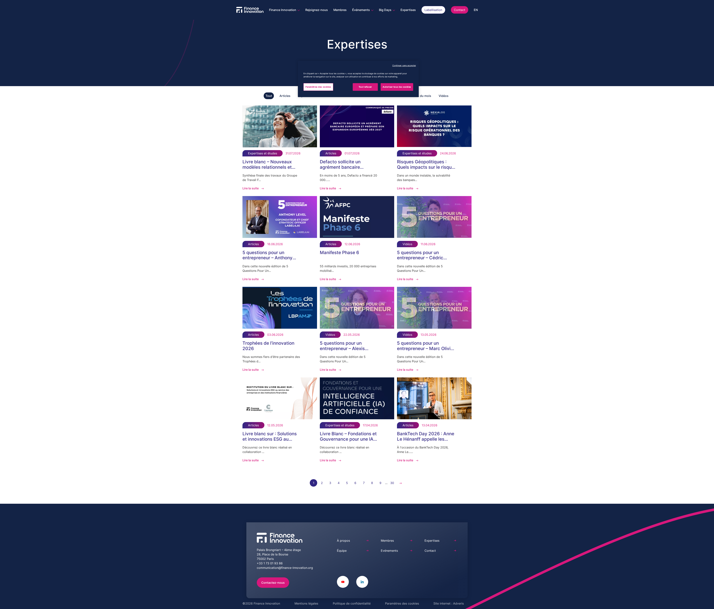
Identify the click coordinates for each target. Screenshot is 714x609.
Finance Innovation (283, 10)
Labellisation (433, 10)
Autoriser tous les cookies (397, 87)
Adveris (458, 603)
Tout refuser (365, 87)
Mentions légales (306, 603)
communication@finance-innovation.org (285, 568)
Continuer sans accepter (404, 65)
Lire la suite (250, 188)
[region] (358, 79)
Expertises (408, 10)
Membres (340, 10)
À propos (343, 540)
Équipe (342, 550)
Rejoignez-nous (316, 10)
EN (476, 10)
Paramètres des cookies (402, 603)
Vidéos (443, 96)
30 (392, 483)
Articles (284, 96)
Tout (269, 96)
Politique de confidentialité (352, 603)
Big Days (385, 10)
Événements (361, 10)
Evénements (389, 550)
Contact (459, 10)
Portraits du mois (419, 96)
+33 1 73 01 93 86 (270, 563)
